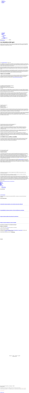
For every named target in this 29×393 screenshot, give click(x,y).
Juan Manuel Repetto (4, 62)
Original (4, 37)
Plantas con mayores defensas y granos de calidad (8, 222)
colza (6, 181)
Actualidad (3, 33)
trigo (13, 181)
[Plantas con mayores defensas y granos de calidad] (3, 221)
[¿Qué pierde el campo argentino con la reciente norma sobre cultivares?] (3, 202)
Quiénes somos (4, 1)
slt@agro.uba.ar (2, 392)
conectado (7, 227)
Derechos (3, 2)
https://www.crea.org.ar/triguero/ (17, 77)
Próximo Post (3, 187)
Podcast (3, 36)
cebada (5, 181)
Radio (2, 34)
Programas (4, 35)
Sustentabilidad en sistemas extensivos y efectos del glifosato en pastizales (12, 210)
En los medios (3, 38)
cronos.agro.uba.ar (21, 159)
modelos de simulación (10, 181)
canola (3, 181)
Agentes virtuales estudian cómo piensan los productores (9, 216)
